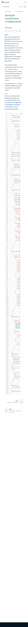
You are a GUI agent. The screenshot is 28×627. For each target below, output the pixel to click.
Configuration (19, 11)
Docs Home (8, 11)
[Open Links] (25, 2)
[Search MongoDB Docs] (20, 7)
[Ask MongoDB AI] (22, 7)
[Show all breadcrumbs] (13, 11)
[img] (6, 31)
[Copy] (21, 113)
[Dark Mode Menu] (25, 7)
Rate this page (8, 27)
